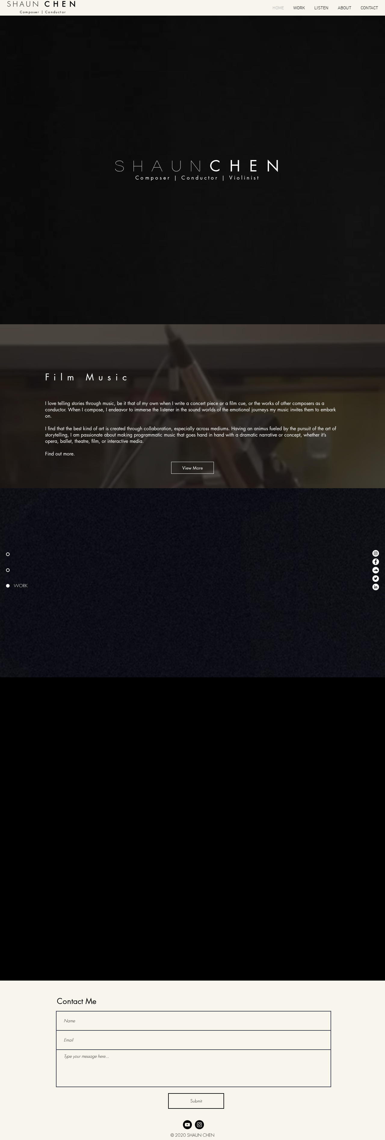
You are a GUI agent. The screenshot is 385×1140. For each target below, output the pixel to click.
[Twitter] (375, 578)
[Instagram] (375, 553)
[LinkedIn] (375, 587)
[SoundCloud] (375, 570)
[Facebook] (375, 561)
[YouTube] (187, 1124)
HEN (258, 166)
